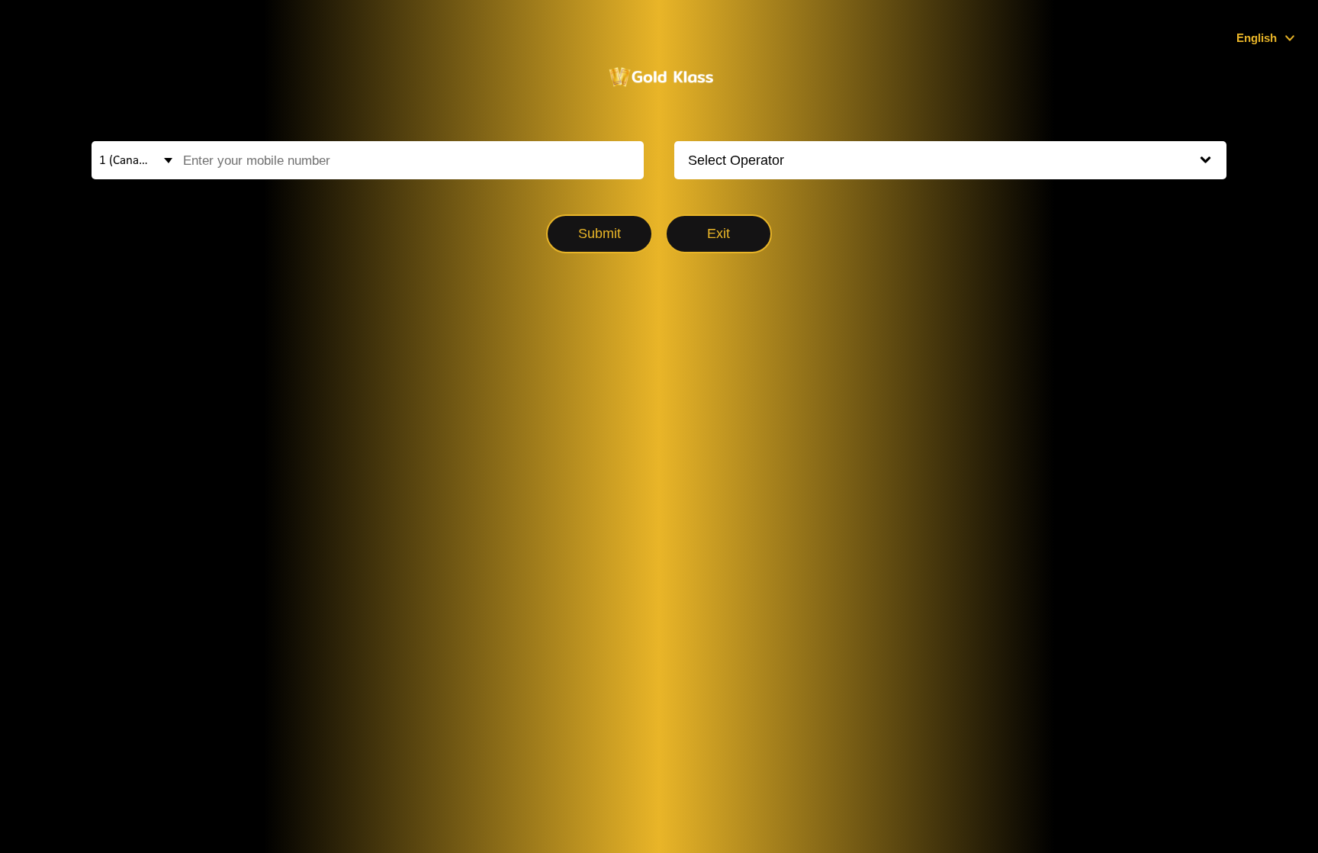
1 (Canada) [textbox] (127, 160)
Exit (718, 233)
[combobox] (130, 160)
